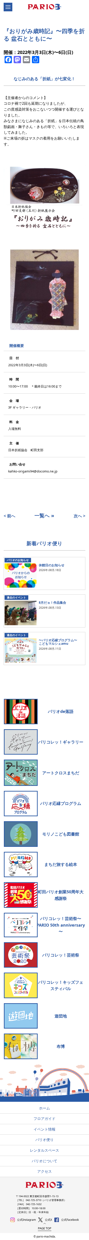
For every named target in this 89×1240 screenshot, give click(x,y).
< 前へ (9, 515)
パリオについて (44, 1160)
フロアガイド (44, 1118)
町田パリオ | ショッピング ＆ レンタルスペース (46, 7)
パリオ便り (44, 1139)
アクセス (44, 1171)
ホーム (44, 1108)
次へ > (79, 515)
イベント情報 (44, 1129)
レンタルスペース (44, 1150)
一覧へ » (44, 515)
